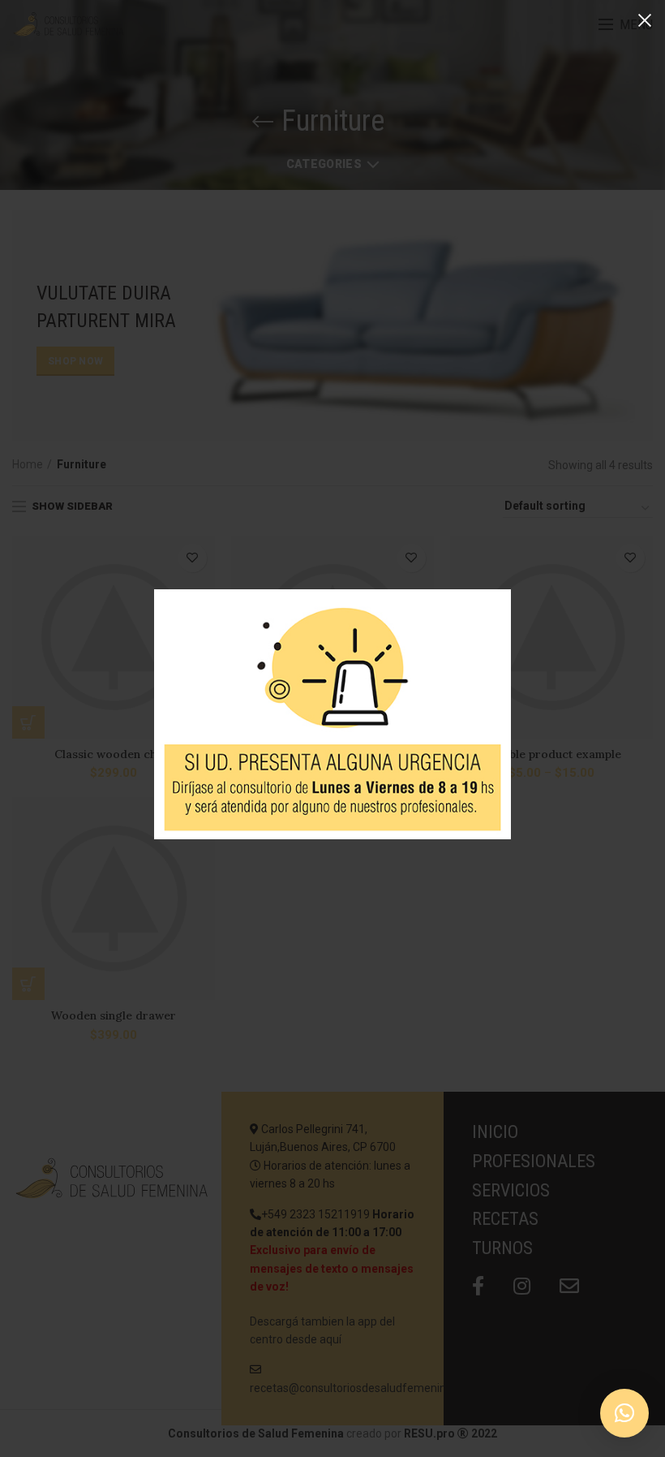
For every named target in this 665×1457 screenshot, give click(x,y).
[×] (624, 1413)
